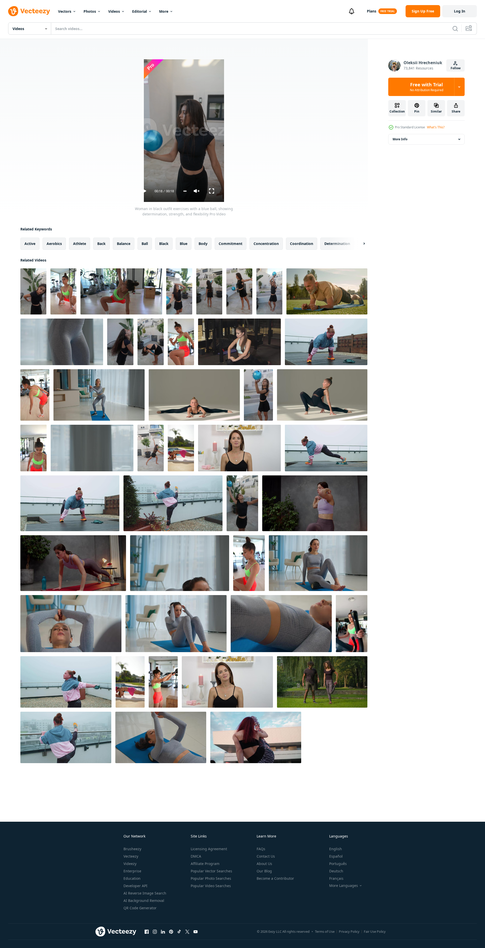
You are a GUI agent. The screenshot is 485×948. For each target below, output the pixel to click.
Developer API (135, 885)
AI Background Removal (143, 900)
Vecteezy (130, 856)
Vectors (64, 11)
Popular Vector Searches (211, 871)
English (335, 848)
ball (145, 243)
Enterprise (132, 871)
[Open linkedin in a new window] (163, 931)
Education (132, 878)
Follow (456, 68)
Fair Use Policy (375, 931)
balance (123, 243)
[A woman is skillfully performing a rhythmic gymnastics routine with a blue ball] (242, 503)
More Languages (343, 886)
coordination (301, 243)
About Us (264, 863)
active (29, 243)
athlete (79, 243)
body (203, 243)
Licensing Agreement (209, 848)
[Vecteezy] (29, 11)
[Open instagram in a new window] (155, 931)
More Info (400, 139)
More (163, 11)
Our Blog (264, 871)
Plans (371, 11)
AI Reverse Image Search (144, 893)
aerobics (54, 243)
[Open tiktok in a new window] (179, 931)
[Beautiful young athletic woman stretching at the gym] (239, 342)
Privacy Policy (349, 931)
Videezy (129, 863)
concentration (266, 243)
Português (338, 863)
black (164, 243)
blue (183, 243)
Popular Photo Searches (211, 878)
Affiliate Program (205, 863)
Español (336, 856)
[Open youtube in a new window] (195, 931)
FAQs (261, 848)
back (101, 243)
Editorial (139, 11)
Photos (90, 11)
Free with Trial (426, 86)
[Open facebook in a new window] (147, 931)
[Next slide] (360, 244)
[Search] (455, 28)
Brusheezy (132, 848)
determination (337, 243)
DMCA (196, 856)
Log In (459, 11)
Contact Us (266, 856)
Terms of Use (325, 931)
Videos (114, 11)
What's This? (436, 127)
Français (336, 878)
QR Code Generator (140, 907)
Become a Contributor (275, 878)
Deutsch (336, 871)
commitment (230, 243)
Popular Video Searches (211, 885)
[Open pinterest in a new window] (171, 931)
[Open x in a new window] (187, 931)
